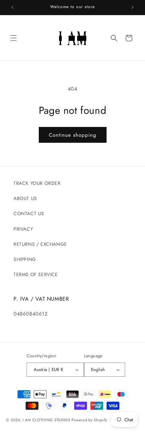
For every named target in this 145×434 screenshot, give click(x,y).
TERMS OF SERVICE (35, 274)
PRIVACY (23, 229)
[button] (13, 38)
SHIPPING (24, 259)
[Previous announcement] (12, 7)
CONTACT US (28, 213)
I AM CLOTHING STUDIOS (46, 419)
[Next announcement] (132, 7)
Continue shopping (72, 135)
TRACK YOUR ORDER (37, 183)
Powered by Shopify (89, 419)
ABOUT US (25, 198)
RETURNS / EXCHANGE (40, 244)
